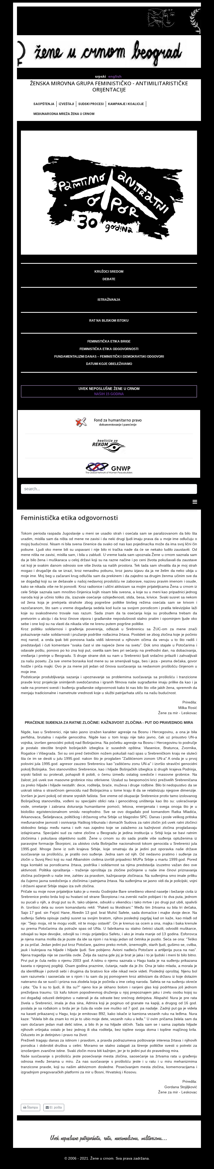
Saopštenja (43, 104)
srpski (100, 76)
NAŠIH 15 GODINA (109, 394)
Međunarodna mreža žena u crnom (63, 114)
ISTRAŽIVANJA (109, 300)
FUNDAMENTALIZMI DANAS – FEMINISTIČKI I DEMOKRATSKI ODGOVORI (109, 356)
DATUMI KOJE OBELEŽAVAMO (109, 364)
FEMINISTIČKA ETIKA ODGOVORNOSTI (109, 349)
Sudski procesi (91, 104)
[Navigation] (195, 502)
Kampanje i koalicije (126, 104)
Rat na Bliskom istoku (109, 320)
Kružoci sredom (108, 271)
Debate (109, 279)
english (115, 76)
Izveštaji (66, 104)
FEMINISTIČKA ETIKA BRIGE (108, 341)
